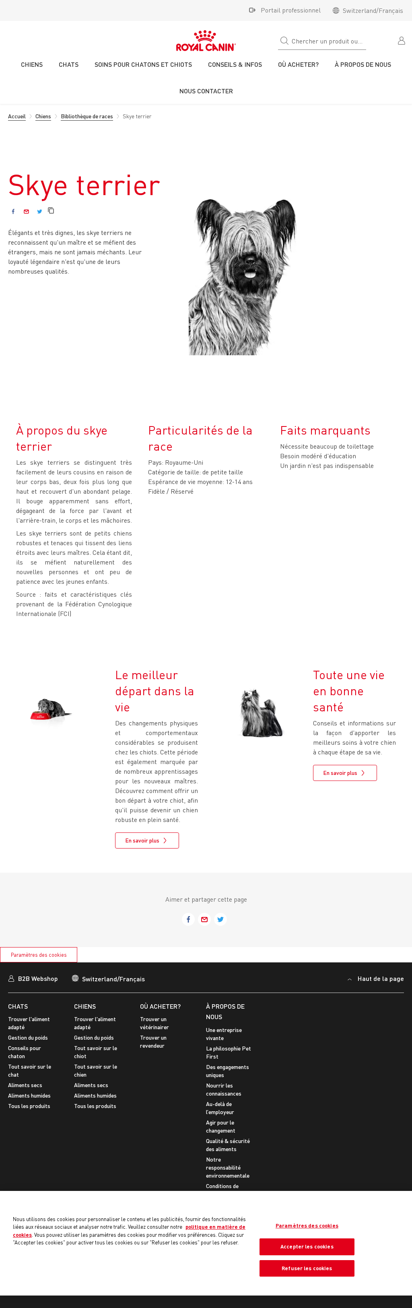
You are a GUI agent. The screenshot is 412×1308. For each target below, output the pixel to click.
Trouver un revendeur (153, 1041)
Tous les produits (29, 1105)
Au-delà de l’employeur (220, 1107)
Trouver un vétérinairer (154, 1023)
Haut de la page (381, 978)
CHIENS (85, 1006)
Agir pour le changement (220, 1126)
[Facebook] (13, 211)
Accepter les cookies (307, 1246)
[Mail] (26, 211)
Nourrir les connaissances (223, 1089)
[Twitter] (40, 211)
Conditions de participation (222, 1189)
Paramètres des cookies (39, 955)
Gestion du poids (28, 1037)
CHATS (18, 1006)
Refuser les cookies (307, 1268)
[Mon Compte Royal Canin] (402, 39)
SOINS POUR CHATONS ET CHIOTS (143, 64)
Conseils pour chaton (24, 1051)
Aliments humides (29, 1095)
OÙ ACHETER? (160, 1006)
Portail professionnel (291, 10)
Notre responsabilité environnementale (227, 1167)
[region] (206, 1243)
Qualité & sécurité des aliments (228, 1144)
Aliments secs (25, 1084)
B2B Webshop (38, 978)
